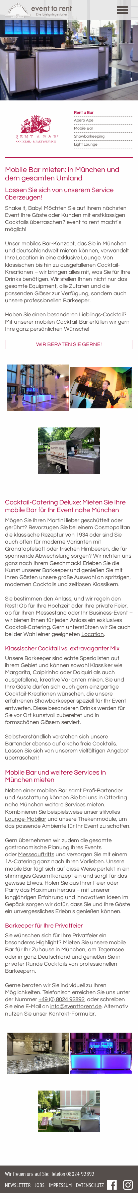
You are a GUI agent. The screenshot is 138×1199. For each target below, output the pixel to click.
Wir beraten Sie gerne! (69, 344)
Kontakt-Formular (72, 1014)
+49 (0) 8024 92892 (61, 999)
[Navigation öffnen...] (126, 11)
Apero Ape (83, 120)
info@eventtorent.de (75, 1007)
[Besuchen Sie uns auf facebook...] (112, 1185)
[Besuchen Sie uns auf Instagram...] (128, 1185)
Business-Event (108, 613)
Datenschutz (90, 1185)
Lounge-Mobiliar (25, 819)
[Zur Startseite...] (38, 10)
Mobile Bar (83, 128)
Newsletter (18, 1185)
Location (92, 634)
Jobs (40, 1185)
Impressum (60, 1185)
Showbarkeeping (89, 136)
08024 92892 (80, 1174)
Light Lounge (85, 144)
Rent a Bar (83, 112)
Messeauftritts (36, 855)
